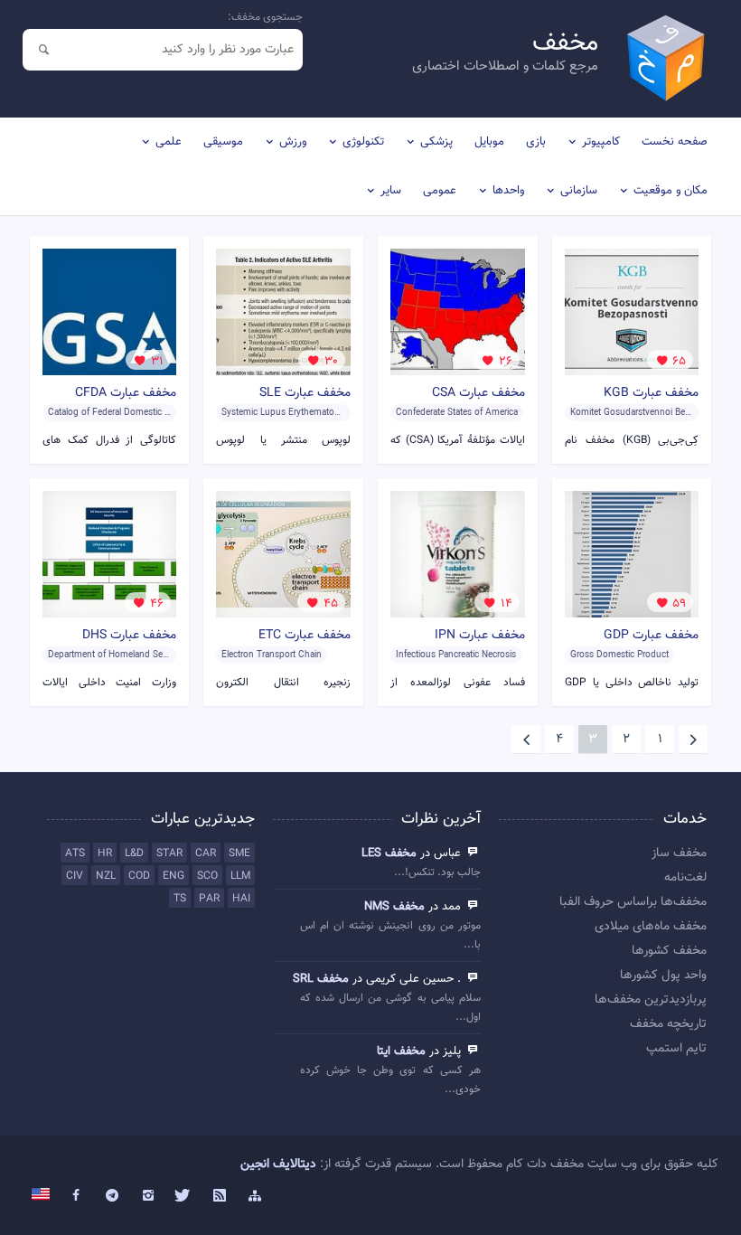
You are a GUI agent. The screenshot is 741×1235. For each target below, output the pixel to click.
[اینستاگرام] (148, 1196)
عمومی (439, 191)
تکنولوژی (363, 142)
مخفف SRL (321, 979)
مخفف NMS (394, 907)
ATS (75, 853)
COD (139, 876)
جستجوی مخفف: (265, 17)
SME (239, 853)
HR (105, 853)
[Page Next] (525, 739)
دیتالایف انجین (278, 1164)
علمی (168, 142)
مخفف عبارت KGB (651, 393)
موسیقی (223, 142)
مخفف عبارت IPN (480, 636)
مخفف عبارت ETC (304, 636)
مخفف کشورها (669, 951)
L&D (134, 853)
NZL (106, 876)
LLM (240, 876)
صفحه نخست (675, 142)
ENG (173, 876)
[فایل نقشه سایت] (256, 1196)
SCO (207, 876)
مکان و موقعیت (670, 191)
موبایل (489, 142)
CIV (74, 876)
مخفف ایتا (401, 1051)
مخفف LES (389, 853)
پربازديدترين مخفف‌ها (651, 1000)
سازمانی (578, 191)
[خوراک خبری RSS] (220, 1196)
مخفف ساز (679, 853)
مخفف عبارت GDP (651, 636)
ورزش (292, 142)
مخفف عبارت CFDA (125, 393)
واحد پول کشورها (663, 975)
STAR (169, 853)
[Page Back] (693, 739)
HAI (241, 899)
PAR (209, 899)
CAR (205, 853)
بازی (536, 142)
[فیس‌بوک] (77, 1196)
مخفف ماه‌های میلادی (651, 927)
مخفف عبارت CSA (478, 393)
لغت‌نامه (685, 878)
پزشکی (436, 142)
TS (180, 899)
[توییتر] (183, 1196)
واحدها (508, 191)
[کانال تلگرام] (112, 1196)
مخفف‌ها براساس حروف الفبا (633, 902)
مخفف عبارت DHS (129, 636)
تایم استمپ (676, 1049)
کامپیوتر (601, 142)
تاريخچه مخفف (668, 1024)
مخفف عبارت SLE (305, 393)
